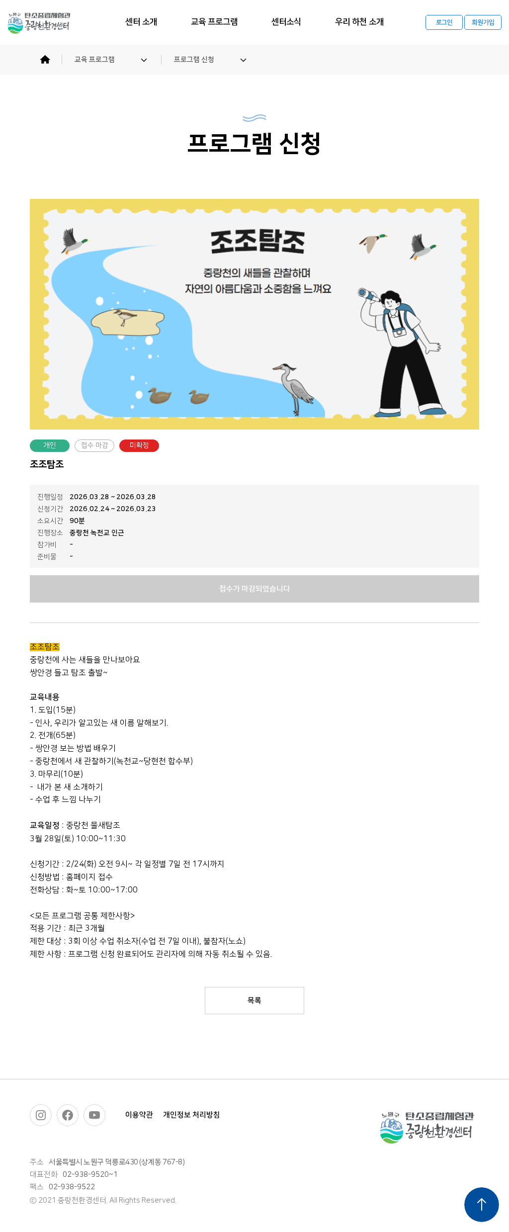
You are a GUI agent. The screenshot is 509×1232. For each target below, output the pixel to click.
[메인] (45, 60)
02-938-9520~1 (90, 1175)
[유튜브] (94, 1115)
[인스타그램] (41, 1115)
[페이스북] (68, 1115)
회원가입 (483, 22)
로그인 (444, 22)
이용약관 (139, 1115)
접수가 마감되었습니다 (254, 589)
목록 (254, 1000)
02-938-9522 (72, 1187)
